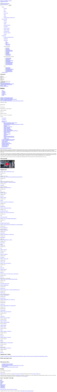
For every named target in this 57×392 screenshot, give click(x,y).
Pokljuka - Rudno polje (7, 130)
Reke (8, 53)
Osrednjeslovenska (6, 31)
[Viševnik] (3, 197)
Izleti (3, 90)
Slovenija (5, 20)
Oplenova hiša (2, 316)
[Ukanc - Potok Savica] (5, 263)
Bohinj (5, 11)
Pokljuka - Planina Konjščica (8, 129)
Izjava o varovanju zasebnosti (29, 390)
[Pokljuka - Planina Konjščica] (6, 342)
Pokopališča (11, 62)
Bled (6, 41)
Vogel (5, 138)
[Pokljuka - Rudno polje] (5, 331)
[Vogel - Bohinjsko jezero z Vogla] (7, 171)
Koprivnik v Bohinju (36, 373)
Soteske (10, 55)
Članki (10, 389)
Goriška (5, 23)
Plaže (8, 52)
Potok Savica (2, 267)
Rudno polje (2, 335)
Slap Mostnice (2, 257)
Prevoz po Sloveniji (5, 366)
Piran (6, 43)
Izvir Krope (2, 252)
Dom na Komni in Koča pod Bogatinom (9, 124)
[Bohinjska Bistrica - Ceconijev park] (7, 299)
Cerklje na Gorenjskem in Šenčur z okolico (8, 139)
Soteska (1, 329)
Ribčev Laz (2, 272)
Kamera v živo (4, 94)
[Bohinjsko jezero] (4, 285)
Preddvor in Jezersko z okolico (6, 143)
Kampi (9, 67)
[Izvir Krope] (3, 249)
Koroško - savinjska (7, 28)
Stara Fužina (6, 134)
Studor (5, 135)
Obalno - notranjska (6, 29)
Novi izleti (4, 389)
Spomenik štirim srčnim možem (4, 283)
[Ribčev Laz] (3, 269)
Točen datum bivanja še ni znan (5, 81)
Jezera (9, 49)
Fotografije (3, 91)
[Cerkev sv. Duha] (4, 258)
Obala (5, 14)
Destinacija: (2, 76)
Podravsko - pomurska (7, 32)
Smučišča (10, 70)
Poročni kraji (12, 69)
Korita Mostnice (2, 237)
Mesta (9, 59)
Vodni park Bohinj (3, 310)
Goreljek (25, 376)
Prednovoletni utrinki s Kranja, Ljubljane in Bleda (13, 365)
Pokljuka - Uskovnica (7, 131)
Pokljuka (1, 340)
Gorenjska (5, 85)
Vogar (5, 137)
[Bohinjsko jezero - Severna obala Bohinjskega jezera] (10, 289)
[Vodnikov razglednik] (4, 322)
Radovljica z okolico (5, 144)
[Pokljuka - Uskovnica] (5, 337)
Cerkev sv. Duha (2, 261)
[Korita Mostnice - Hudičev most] (7, 234)
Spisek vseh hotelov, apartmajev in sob (9, 17)
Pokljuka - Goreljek (7, 128)
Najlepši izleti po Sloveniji (4, 1)
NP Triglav (11, 51)
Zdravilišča (11, 71)
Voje (1, 248)
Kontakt (16, 389)
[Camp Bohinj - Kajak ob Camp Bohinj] (8, 182)
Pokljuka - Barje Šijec (7, 127)
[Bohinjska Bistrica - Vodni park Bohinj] (8, 305)
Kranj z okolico (4, 141)
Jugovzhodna (6, 26)
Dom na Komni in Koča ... (4, 227)
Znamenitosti (4, 35)
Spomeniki (10, 63)
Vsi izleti (5, 34)
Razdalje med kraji (4, 72)
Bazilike (10, 58)
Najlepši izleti (6, 40)
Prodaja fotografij (2, 387)
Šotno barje (2, 352)
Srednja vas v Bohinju (7, 133)
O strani (7, 389)
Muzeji (9, 61)
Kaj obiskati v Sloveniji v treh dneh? (7, 364)
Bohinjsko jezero (9, 123)
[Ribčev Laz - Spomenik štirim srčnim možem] (8, 279)
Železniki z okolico (5, 146)
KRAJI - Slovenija (9, 0)
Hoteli (3, 95)
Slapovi (10, 54)
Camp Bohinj (2, 185)
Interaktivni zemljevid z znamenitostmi (5, 148)
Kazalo (1, 389)
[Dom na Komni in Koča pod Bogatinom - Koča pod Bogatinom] (11, 224)
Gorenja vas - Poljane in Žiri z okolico (8, 140)
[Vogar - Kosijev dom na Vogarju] (7, 212)
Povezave (12, 389)
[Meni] (1, 2)
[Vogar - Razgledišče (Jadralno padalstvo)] (8, 218)
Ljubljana (5, 8)
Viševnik (9, 136)
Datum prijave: (2, 77)
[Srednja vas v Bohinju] (5, 317)
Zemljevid (3, 92)
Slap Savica (5, 132)
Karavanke (11, 50)
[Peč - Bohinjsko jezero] (5, 187)
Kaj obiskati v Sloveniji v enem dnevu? (7, 363)
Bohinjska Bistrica (10, 122)
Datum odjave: (2, 79)
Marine (9, 68)
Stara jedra (10, 64)
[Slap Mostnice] (4, 254)
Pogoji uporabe (22, 390)
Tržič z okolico (4, 145)
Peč (4, 126)
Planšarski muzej (2, 206)
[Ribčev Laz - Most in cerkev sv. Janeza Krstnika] (9, 273)
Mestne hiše (11, 60)
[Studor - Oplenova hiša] (5, 311)
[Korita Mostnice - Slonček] (6, 239)
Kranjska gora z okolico (6, 142)
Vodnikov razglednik (3, 325)
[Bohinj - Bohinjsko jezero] (4, 86)
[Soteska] (3, 326)
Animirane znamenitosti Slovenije (8, 37)
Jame (8, 48)
